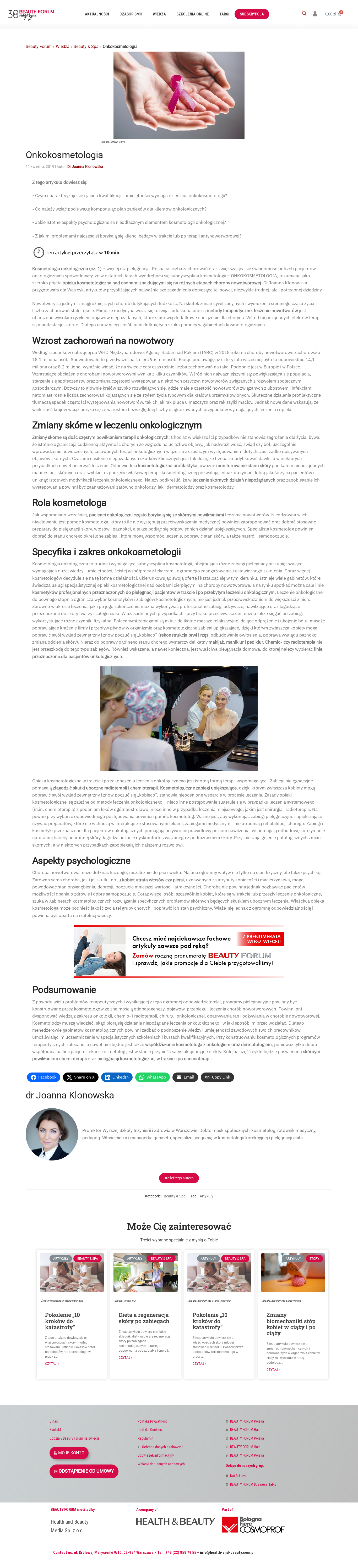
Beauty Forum (39, 46)
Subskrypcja (252, 14)
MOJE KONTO (71, 1452)
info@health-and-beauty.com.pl (227, 1552)
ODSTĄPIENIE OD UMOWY (86, 1471)
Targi (224, 14)
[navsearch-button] (304, 14)
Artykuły (206, 1196)
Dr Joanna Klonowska (85, 166)
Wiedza (159, 14)
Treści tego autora (179, 1178)
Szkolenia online (192, 14)
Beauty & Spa (86, 46)
